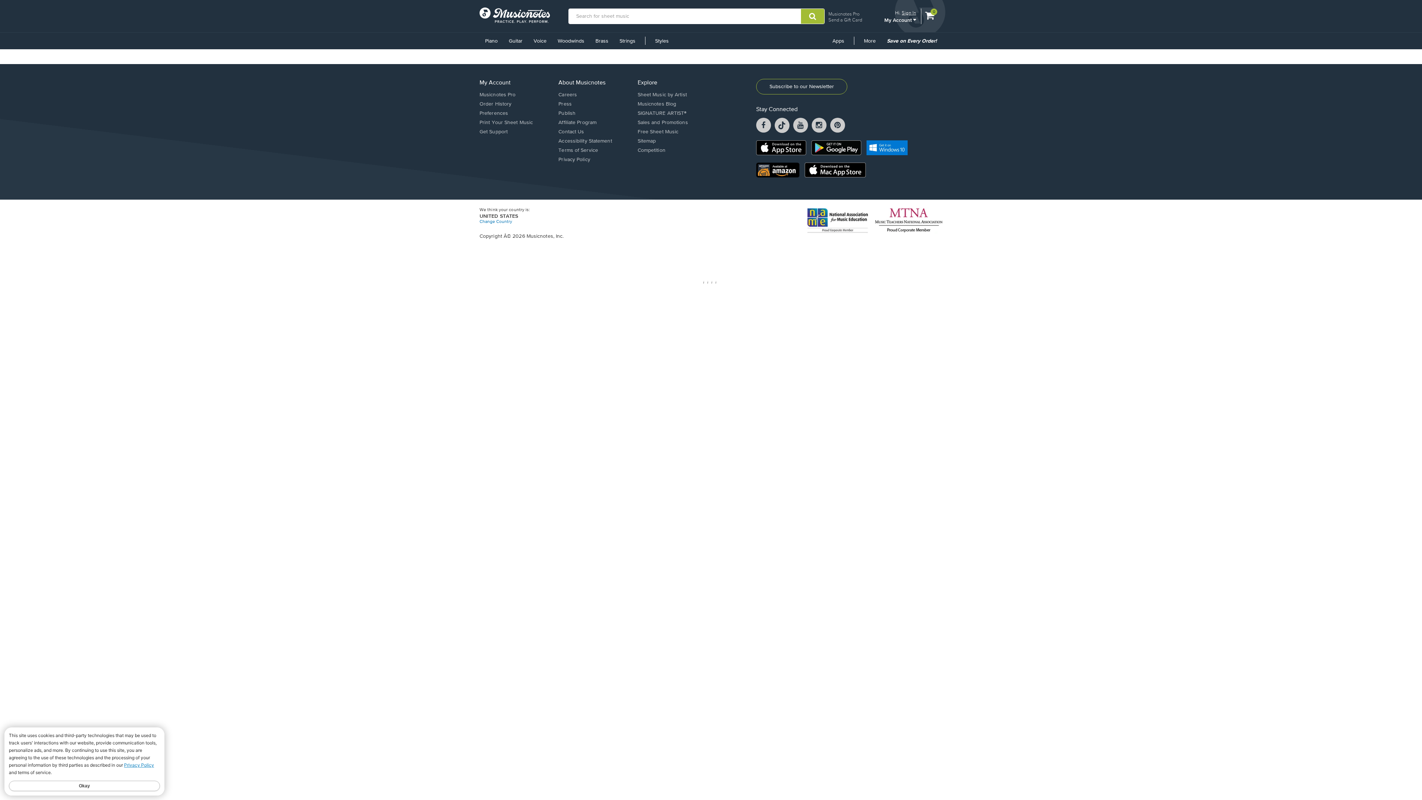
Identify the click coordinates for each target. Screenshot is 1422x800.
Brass (601, 41)
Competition (651, 150)
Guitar (516, 41)
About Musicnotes (581, 83)
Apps (838, 41)
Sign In (909, 13)
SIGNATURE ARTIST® (662, 113)
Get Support (494, 131)
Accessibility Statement (585, 141)
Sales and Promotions (663, 122)
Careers (567, 94)
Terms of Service (578, 150)
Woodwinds (571, 41)
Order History (495, 104)
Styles (662, 41)
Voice (540, 41)
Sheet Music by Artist (662, 94)
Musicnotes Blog (657, 104)
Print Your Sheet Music (506, 122)
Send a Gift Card (845, 19)
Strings (627, 41)
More (872, 43)
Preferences (494, 113)
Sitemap (647, 141)
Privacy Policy (574, 159)
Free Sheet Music (658, 131)
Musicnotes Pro (843, 13)
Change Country (496, 222)
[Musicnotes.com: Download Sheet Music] (515, 15)
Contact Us (571, 131)
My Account (898, 20)
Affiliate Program (577, 122)
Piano (491, 41)
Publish (566, 113)
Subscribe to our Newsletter (802, 86)
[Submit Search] (812, 16)
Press (565, 104)
